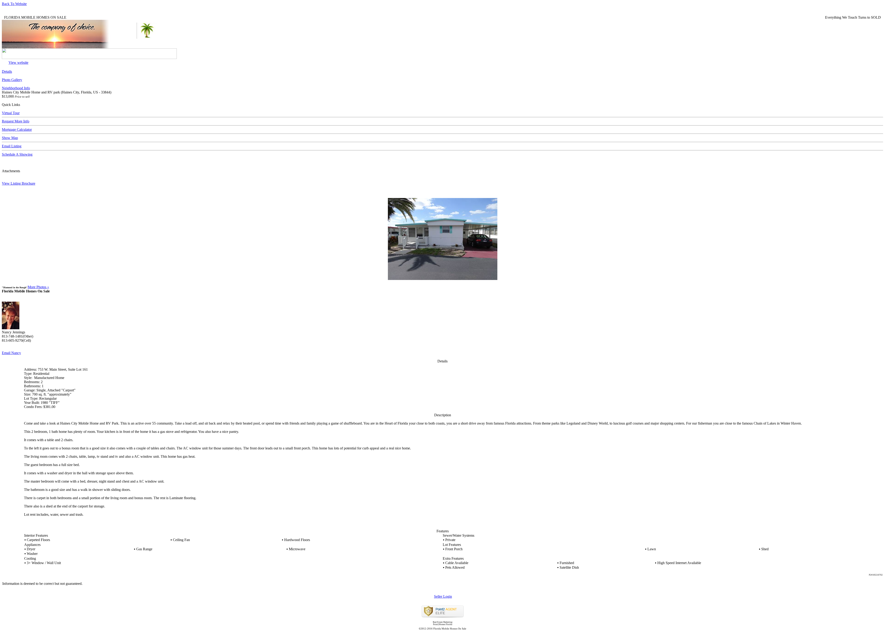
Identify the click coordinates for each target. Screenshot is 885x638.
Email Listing (11, 146)
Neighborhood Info (16, 88)
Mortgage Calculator (17, 129)
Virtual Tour (11, 113)
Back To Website (14, 4)
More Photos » (38, 287)
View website (18, 62)
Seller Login (443, 596)
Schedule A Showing (17, 154)
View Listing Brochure (18, 183)
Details (7, 71)
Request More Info (15, 121)
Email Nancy (11, 353)
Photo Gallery (12, 80)
